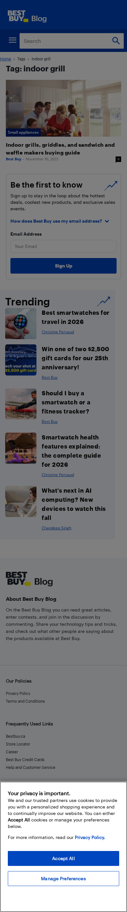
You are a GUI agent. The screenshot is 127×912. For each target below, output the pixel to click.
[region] (63, 847)
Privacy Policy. (90, 837)
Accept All (63, 858)
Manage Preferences (63, 878)
